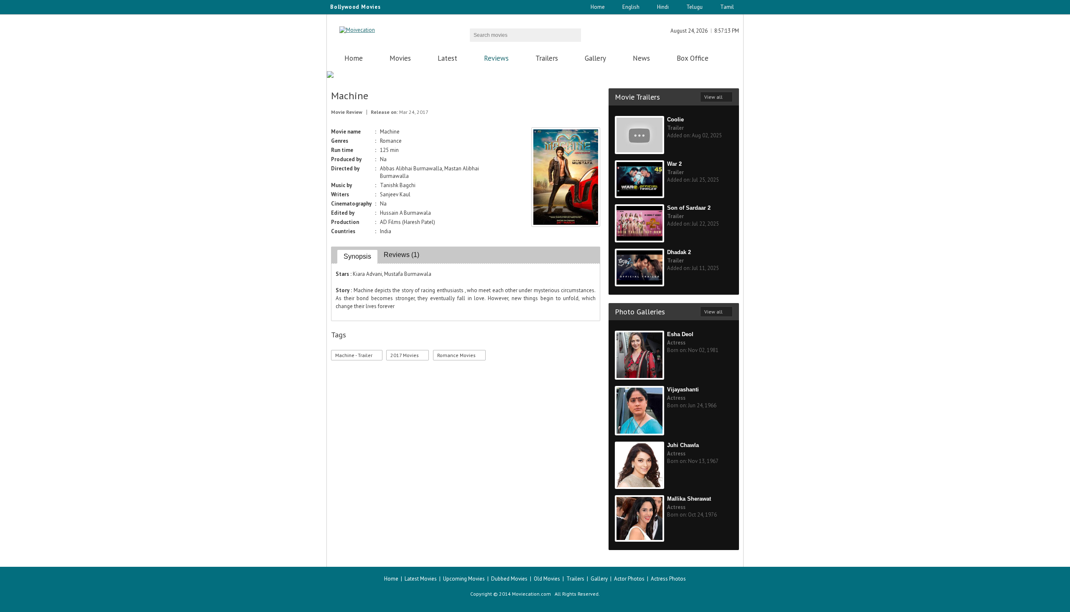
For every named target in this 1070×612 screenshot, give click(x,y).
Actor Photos (629, 578)
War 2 (674, 164)
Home (598, 6)
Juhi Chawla (683, 445)
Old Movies (547, 578)
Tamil (727, 6)
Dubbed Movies (509, 578)
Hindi (663, 6)
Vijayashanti (683, 389)
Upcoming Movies (464, 578)
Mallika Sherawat (689, 499)
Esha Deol (680, 334)
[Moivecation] (357, 29)
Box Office (692, 58)
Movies (400, 58)
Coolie (675, 119)
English (630, 6)
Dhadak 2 (679, 252)
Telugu (694, 6)
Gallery (595, 58)
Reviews (496, 58)
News (641, 58)
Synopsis (357, 256)
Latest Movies (421, 578)
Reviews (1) (401, 254)
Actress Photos (668, 578)
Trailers (546, 58)
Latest (447, 58)
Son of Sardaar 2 (689, 208)
